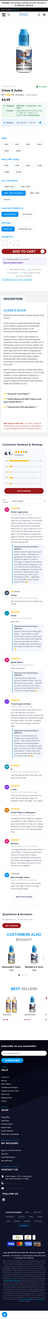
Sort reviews (5, 501)
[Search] (8, 14)
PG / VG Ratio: (10, 181)
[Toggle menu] (3, 14)
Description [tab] (12, 299)
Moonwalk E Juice (11, 967)
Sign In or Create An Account (11, 1150)
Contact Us (5, 1077)
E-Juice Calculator (7, 1131)
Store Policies (6, 1084)
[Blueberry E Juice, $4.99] (34, 955)
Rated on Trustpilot (25, 276)
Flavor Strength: (12, 208)
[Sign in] (38, 14)
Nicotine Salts (6, 1127)
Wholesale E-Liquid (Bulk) (10, 1134)
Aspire (40, 1217)
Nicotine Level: (11, 159)
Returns (4, 1081)
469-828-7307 (15, 10)
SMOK (27, 1212)
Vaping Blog (5, 1117)
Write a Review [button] (31, 95)
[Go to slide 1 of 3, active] (19, 975)
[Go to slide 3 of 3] (26, 975)
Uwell (31, 1217)
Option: (6, 223)
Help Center (5, 1094)
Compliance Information (9, 1087)
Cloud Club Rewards (8, 1157)
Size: (4, 138)
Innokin (17, 1221)
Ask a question (11, 926)
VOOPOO (21, 1217)
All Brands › (24, 1226)
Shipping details (34, 115)
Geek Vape (37, 1212)
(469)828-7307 (10, 1183)
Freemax (27, 1221)
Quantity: (7, 237)
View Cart (4, 1154)
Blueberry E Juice (34, 967)
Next (43, 958)
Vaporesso (10, 1217)
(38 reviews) (19, 95)
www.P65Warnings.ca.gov (12, 1280)
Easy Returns (14, 273)
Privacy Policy (40, 1299)
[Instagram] (3, 1200)
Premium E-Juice (6, 1124)
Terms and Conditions (26, 1299)
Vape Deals (5, 1121)
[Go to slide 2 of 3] (22, 975)
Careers (4, 1101)
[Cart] (44, 14)
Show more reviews (24, 897)
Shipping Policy (6, 1098)
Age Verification (6, 1161)
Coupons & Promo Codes (10, 1091)
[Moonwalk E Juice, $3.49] (11, 955)
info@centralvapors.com (14, 1188)
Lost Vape (38, 1221)
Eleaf (8, 1221)
